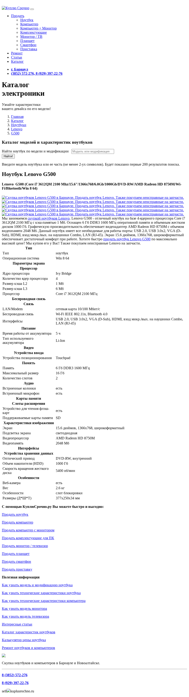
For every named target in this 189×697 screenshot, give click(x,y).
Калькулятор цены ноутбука (24, 640)
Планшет (27, 41)
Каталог (17, 61)
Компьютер (29, 24)
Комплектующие (33, 32)
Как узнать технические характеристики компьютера (44, 601)
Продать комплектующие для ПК (28, 538)
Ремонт (17, 53)
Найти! (8, 156)
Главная (17, 117)
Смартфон (28, 45)
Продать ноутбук (15, 514)
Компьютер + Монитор (38, 28)
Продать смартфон (16, 561)
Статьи (16, 57)
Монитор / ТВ (31, 37)
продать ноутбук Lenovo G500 (127, 239)
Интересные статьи (17, 624)
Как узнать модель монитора (24, 609)
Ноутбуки (18, 125)
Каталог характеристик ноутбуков (28, 632)
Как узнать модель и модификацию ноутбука (37, 585)
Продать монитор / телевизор (25, 546)
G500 (15, 133)
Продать (17, 16)
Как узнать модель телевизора (25, 616)
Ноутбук (26, 20)
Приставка (28, 49)
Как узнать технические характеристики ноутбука (41, 593)
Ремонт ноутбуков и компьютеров (28, 648)
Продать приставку (17, 569)
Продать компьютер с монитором (28, 530)
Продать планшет (16, 554)
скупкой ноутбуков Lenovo (49, 218)
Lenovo (16, 129)
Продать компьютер (17, 522)
